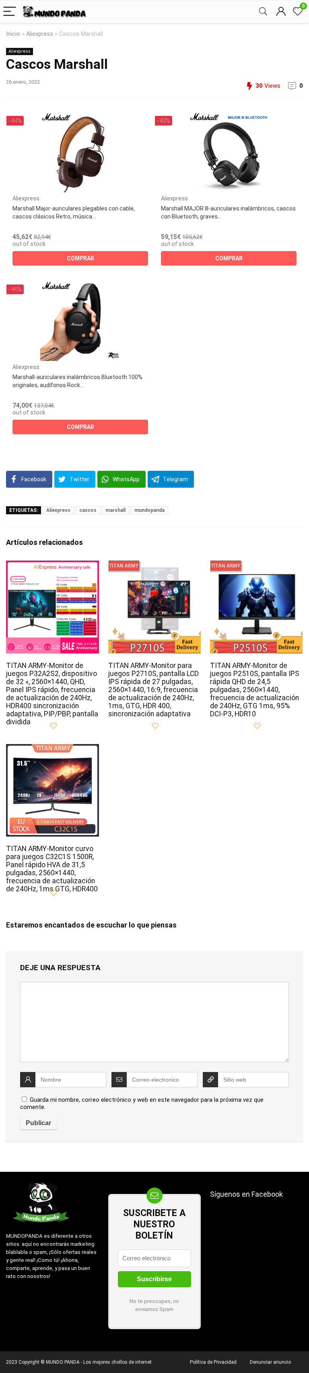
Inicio (13, 34)
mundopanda (149, 510)
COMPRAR (80, 258)
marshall (115, 510)
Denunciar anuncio (270, 1362)
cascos (88, 510)
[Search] (263, 12)
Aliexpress (39, 34)
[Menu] (9, 12)
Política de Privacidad (213, 1362)
